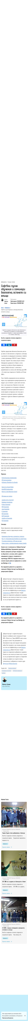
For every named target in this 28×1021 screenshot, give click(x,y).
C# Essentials (5, 520)
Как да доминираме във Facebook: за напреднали (14, 538)
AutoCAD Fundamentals (7, 489)
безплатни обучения (12, 668)
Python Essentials (6, 504)
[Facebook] (3, 344)
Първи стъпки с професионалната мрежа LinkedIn (14, 543)
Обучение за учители (7, 496)
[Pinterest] (14, 344)
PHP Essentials (5, 507)
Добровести (4, 282)
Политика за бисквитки (7, 1018)
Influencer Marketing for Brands (10, 482)
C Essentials (5, 511)
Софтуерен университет (17, 670)
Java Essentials (5, 509)
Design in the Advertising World (9, 491)
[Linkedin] (9, 344)
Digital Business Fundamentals (9, 478)
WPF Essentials (5, 516)
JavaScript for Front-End (7, 500)
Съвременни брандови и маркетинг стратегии (13, 536)
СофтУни (3, 673)
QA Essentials (5, 513)
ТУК (10, 563)
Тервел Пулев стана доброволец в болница (13, 833)
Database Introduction (7, 502)
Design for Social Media (7, 487)
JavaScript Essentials (7, 518)
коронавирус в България (6, 670)
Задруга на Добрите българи (10, 663)
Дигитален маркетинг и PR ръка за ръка (12, 541)
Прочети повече (6, 847)
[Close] (25, 1015)
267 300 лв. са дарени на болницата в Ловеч (14, 881)
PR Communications (6, 480)
